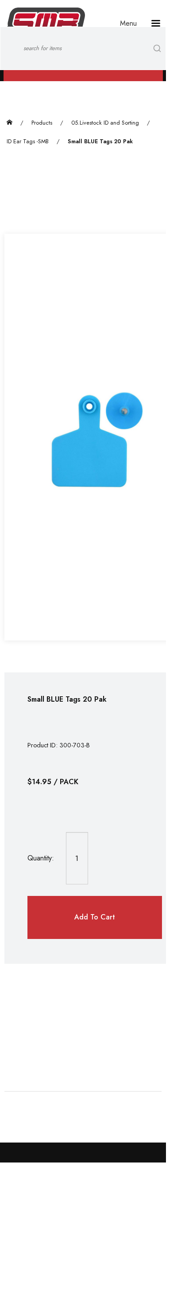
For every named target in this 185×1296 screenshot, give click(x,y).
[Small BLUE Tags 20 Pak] (94, 437)
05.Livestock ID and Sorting (105, 122)
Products (41, 122)
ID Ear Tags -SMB (28, 141)
